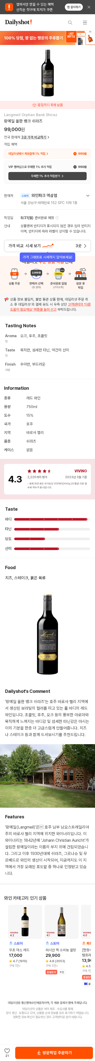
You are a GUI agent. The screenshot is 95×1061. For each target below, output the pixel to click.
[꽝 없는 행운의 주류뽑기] (47, 38)
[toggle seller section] (88, 196)
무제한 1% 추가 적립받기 (45, 176)
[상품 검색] (70, 22)
